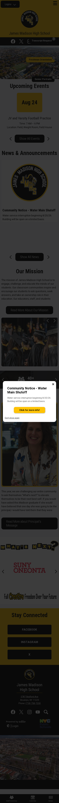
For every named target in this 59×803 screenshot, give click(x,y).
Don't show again (12, 418)
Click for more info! (29, 410)
